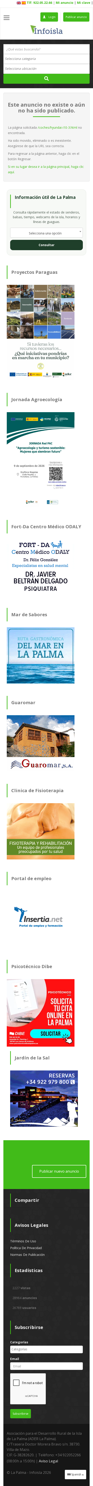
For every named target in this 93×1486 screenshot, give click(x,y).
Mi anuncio (64, 2)
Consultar (46, 245)
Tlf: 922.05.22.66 (39, 2)
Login (52, 17)
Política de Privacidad (26, 1248)
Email (14, 1359)
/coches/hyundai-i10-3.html (57, 127)
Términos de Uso (23, 1241)
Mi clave (83, 2)
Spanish (76, 1474)
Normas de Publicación (27, 1254)
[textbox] (22, 58)
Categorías (19, 1342)
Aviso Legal (48, 1461)
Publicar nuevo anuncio (59, 1171)
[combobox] (46, 59)
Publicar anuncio (76, 17)
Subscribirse (20, 1414)
